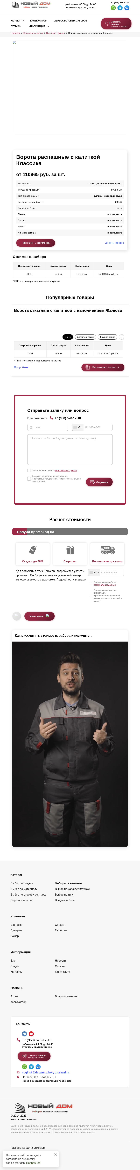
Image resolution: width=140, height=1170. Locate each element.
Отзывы (16, 26)
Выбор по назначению (69, 883)
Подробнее (33, 1162)
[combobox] (77, 427)
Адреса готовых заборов (70, 21)
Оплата (59, 924)
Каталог (16, 21)
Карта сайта (62, 971)
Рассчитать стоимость (36, 242)
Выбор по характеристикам (72, 889)
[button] (14, 297)
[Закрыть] (55, 1154)
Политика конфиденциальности (31, 1152)
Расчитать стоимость (105, 367)
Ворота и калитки (33, 33)
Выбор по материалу (24, 889)
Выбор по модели (22, 883)
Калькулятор (38, 21)
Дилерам (16, 930)
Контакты (16, 971)
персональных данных (66, 470)
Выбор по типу (64, 894)
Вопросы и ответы (66, 996)
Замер (15, 936)
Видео (15, 966)
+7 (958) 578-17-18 (120, 3)
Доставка (16, 924)
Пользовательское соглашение (30, 1156)
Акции (14, 996)
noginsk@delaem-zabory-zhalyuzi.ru (45, 1072)
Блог (14, 960)
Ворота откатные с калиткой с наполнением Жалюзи (68, 310)
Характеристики (85, 337)
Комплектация (107, 337)
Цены (68, 337)
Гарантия (61, 930)
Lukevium (39, 1147)
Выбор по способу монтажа (28, 894)
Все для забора (65, 900)
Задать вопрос (114, 242)
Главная (15, 33)
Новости (60, 960)
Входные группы (55, 33)
